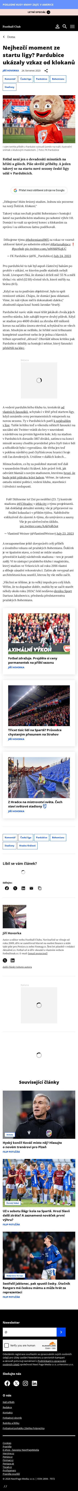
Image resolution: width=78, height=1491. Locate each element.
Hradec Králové (27, 845)
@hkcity (41, 504)
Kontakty (8, 1412)
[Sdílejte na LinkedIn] (23, 888)
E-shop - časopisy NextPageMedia (21, 1450)
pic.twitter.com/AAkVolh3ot (39, 526)
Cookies (7, 1443)
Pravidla (7, 1446)
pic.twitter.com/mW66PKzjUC (45, 249)
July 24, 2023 (62, 256)
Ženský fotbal (13, 1203)
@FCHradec (25, 504)
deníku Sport (63, 591)
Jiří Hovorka (11, 70)
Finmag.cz (8, 1460)
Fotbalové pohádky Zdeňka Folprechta (23, 1428)
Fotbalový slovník (12, 1417)
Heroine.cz (8, 1453)
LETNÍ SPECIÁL (37, 12)
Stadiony (9, 87)
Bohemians (58, 78)
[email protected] (38, 953)
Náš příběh (9, 1402)
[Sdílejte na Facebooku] (7, 888)
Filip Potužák (11, 1151)
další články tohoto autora (17, 967)
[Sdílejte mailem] (31, 888)
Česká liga (25, 78)
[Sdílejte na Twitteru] (15, 888)
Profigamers (9, 1470)
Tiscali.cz (7, 1467)
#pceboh (18, 249)
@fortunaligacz (60, 244)
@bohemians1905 (37, 239)
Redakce (7, 1407)
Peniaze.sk (8, 1463)
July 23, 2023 (65, 533)
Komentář (10, 78)
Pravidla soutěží (11, 1473)
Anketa (10, 1134)
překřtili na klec (13, 348)
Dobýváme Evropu (15, 1275)
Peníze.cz (8, 1456)
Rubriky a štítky (11, 1423)
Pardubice (41, 78)
